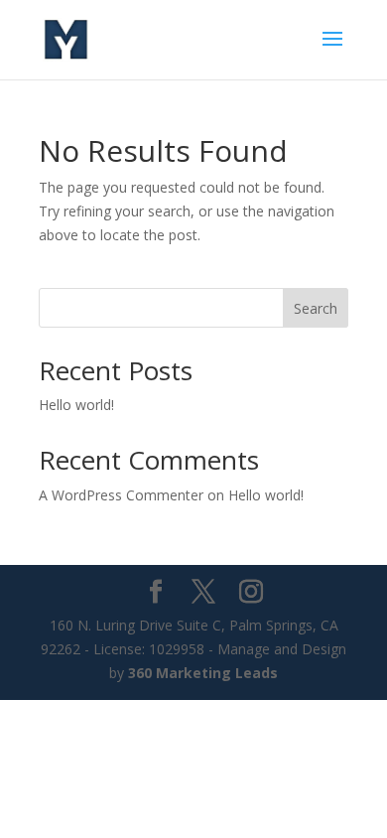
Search (315, 308)
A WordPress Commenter (121, 495)
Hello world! (76, 404)
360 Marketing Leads (203, 672)
